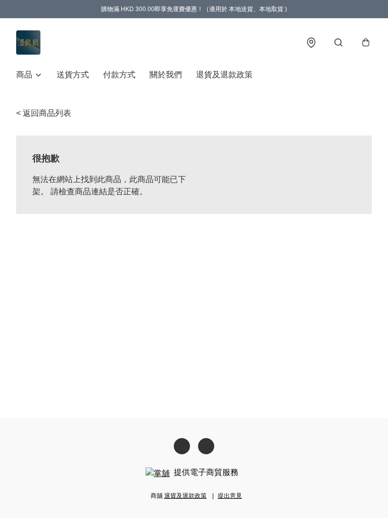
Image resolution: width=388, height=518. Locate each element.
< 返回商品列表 (43, 113)
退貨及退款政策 (224, 74)
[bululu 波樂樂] (28, 42)
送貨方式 (73, 74)
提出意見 (230, 495)
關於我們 (166, 74)
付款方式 (119, 74)
